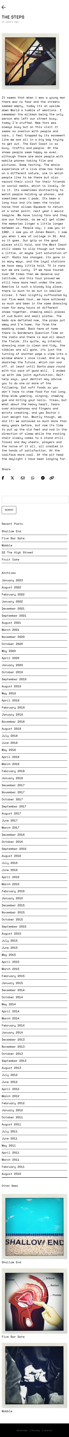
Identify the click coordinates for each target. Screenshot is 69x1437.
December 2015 (13, 905)
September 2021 (14, 616)
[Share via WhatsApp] (34, 477)
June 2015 (10, 948)
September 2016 (14, 849)
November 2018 (13, 722)
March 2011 (10, 1160)
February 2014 (13, 1025)
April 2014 (10, 1011)
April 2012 (10, 1089)
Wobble (7, 545)
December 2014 (13, 990)
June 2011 (10, 1138)
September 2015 (14, 926)
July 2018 (10, 736)
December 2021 (13, 608)
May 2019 (9, 693)
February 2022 (13, 594)
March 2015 (10, 969)
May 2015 (9, 955)
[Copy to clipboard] (51, 477)
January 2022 (12, 601)
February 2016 (13, 891)
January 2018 (12, 778)
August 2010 (11, 1174)
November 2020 (13, 637)
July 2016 (10, 863)
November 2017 (13, 792)
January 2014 (12, 1032)
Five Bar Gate (13, 538)
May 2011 (9, 1145)
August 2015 (11, 934)
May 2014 (9, 1004)
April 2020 (10, 658)
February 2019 (13, 707)
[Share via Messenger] (43, 477)
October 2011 (12, 1117)
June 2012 (10, 1082)
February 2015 (13, 976)
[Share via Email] (24, 477)
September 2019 (14, 679)
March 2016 (10, 884)
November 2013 (13, 1047)
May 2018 (9, 750)
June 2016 (10, 870)
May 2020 (9, 651)
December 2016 (13, 835)
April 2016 (10, 877)
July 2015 (10, 941)
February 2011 (13, 1167)
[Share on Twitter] (14, 477)
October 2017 (12, 799)
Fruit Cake (10, 559)
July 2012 (10, 1075)
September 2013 (14, 1061)
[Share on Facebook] (4, 477)
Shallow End (11, 531)
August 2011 (11, 1124)
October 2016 (12, 842)
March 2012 (10, 1096)
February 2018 (13, 771)
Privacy (36, 1430)
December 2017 (13, 785)
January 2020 (12, 665)
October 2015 (12, 919)
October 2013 (12, 1054)
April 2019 (10, 700)
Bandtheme (22, 1430)
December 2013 (13, 1040)
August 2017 (11, 813)
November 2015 (13, 912)
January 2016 (12, 898)
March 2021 (10, 630)
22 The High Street (17, 552)
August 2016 (11, 856)
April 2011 (10, 1153)
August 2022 (11, 587)
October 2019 (12, 672)
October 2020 (12, 644)
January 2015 (12, 983)
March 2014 (10, 1018)
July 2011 (10, 1131)
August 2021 (11, 623)
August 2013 (11, 1068)
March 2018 (10, 764)
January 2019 (12, 714)
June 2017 (10, 820)
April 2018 (10, 757)
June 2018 (10, 743)
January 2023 (12, 580)
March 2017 (10, 828)
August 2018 (11, 729)
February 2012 (13, 1103)
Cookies (48, 1430)
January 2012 (12, 1110)
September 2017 (14, 806)
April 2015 (10, 962)
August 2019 (11, 686)
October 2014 (12, 997)
